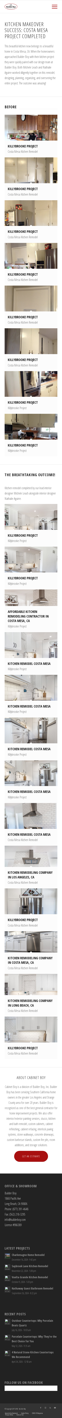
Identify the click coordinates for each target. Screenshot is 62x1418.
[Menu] (53, 6)
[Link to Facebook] (40, 1407)
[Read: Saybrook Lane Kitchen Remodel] (7, 1267)
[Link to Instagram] (45, 1407)
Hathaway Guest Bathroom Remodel (32, 1288)
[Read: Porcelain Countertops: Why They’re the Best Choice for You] (7, 1338)
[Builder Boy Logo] (26, 6)
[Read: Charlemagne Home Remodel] (7, 1256)
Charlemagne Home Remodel (28, 1255)
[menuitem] (53, 6)
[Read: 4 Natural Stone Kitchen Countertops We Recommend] (7, 1353)
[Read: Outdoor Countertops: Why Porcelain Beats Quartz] (7, 1322)
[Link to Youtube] (55, 1407)
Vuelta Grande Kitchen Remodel (30, 1277)
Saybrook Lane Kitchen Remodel (30, 1266)
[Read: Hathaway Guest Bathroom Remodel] (7, 1289)
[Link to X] (50, 1407)
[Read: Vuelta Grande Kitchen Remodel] (7, 1278)
